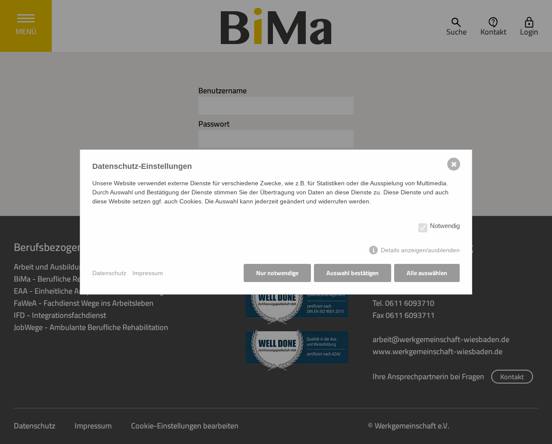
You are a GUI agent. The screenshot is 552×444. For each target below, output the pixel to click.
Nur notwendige (277, 273)
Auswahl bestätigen (352, 273)
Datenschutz (109, 273)
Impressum (147, 273)
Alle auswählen (427, 273)
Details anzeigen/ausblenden (420, 250)
